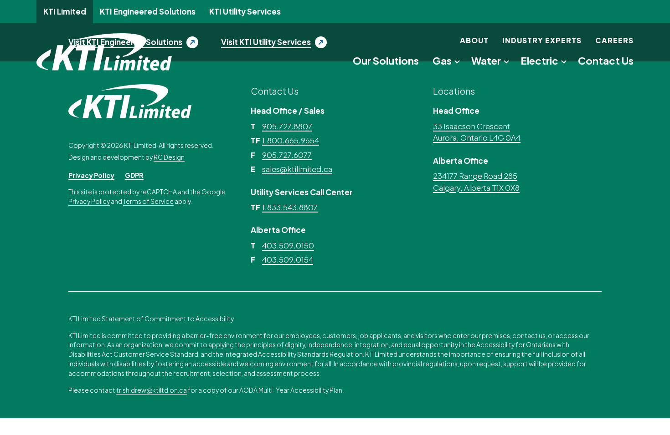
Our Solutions (386, 60)
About (474, 40)
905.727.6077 (287, 155)
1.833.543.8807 (290, 207)
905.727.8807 (287, 126)
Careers (614, 40)
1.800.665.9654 (290, 140)
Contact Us (606, 60)
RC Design (169, 157)
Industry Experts (542, 40)
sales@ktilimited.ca (297, 169)
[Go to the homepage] (129, 100)
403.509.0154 (287, 259)
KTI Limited (64, 11)
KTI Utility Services (245, 11)
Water (486, 60)
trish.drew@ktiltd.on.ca (151, 390)
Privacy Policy (91, 175)
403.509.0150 (288, 245)
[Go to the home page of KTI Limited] (104, 52)
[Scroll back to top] (626, 410)
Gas (442, 60)
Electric (539, 60)
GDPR (134, 175)
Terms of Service (148, 201)
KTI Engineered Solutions (148, 11)
